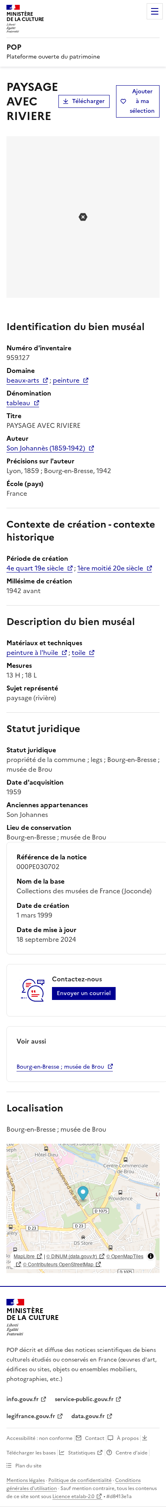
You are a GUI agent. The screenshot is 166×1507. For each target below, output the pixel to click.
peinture (66, 380)
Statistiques (81, 1452)
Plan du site (28, 1465)
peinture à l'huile (32, 652)
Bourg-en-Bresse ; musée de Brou (60, 1067)
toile (78, 652)
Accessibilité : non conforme (39, 1438)
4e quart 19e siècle (35, 568)
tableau (18, 403)
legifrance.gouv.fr (30, 1416)
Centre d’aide (131, 1452)
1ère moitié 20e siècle (110, 568)
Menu (155, 11)
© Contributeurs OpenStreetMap (58, 1264)
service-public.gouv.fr (84, 1399)
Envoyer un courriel (84, 993)
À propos (128, 1438)
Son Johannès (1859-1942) (45, 448)
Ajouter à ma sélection (142, 101)
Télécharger (88, 101)
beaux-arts (22, 380)
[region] (83, 1208)
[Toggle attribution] (151, 1256)
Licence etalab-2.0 (73, 1496)
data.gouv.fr (88, 1416)
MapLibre (24, 1255)
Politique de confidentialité (80, 1480)
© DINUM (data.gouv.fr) (71, 1255)
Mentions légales (25, 1480)
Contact (94, 1438)
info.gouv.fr (22, 1399)
